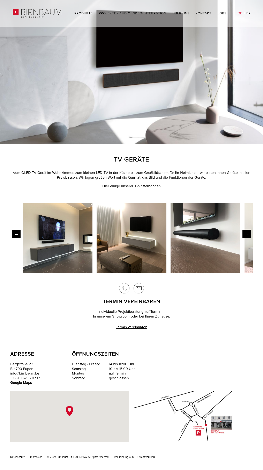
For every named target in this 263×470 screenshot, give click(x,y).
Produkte (83, 13)
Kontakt (203, 13)
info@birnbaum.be (24, 373)
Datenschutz (17, 457)
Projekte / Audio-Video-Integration (132, 13)
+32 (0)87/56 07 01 (25, 378)
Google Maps (21, 382)
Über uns (180, 13)
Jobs (222, 13)
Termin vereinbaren (131, 327)
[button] (69, 411)
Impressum (36, 457)
